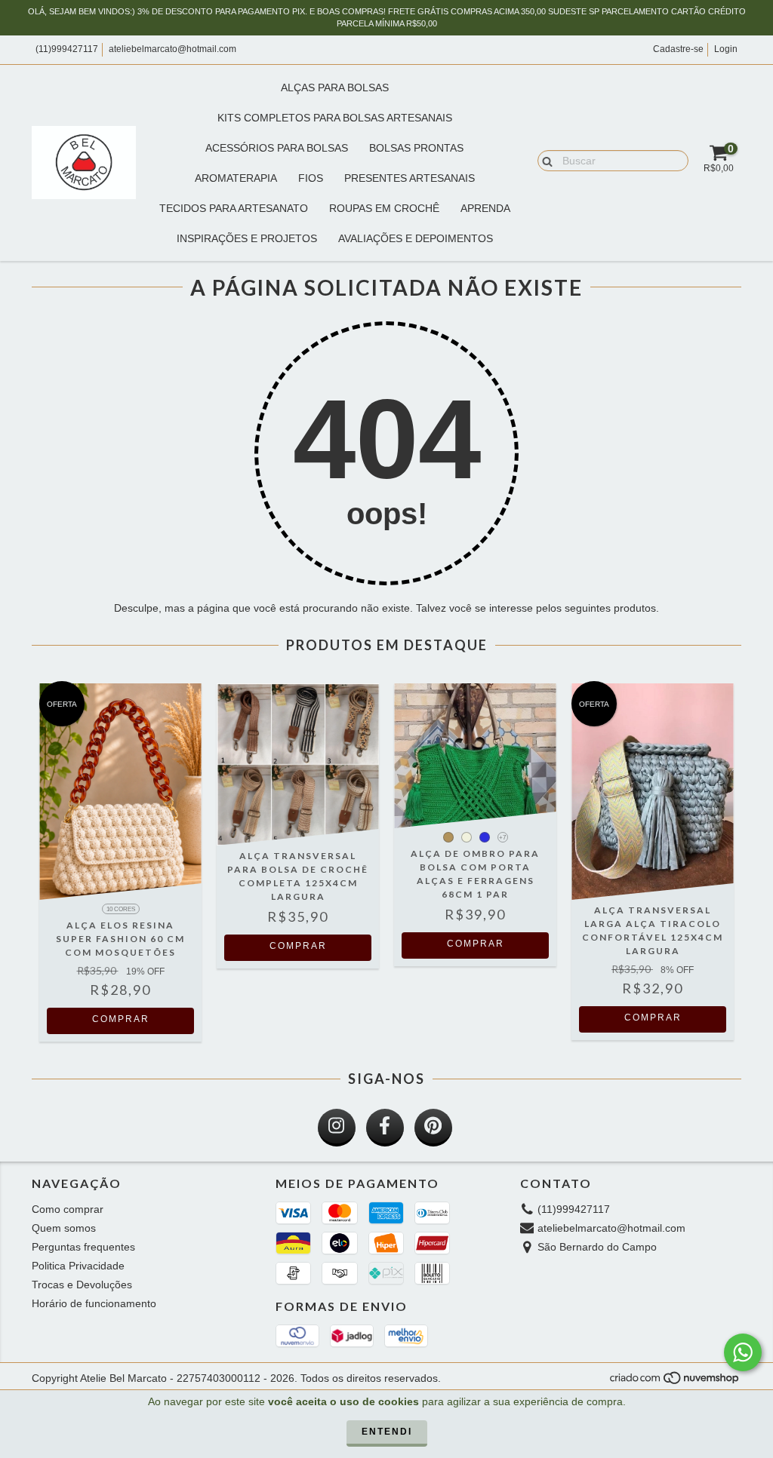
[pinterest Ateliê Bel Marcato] (433, 1127)
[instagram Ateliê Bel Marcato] (337, 1127)
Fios (310, 178)
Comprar (120, 1019)
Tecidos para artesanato (233, 208)
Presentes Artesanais (409, 178)
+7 (502, 837)
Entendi (387, 1431)
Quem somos (64, 1228)
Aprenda (485, 208)
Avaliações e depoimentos (415, 238)
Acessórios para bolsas (276, 148)
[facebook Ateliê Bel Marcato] (385, 1127)
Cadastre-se (678, 49)
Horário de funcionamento (94, 1303)
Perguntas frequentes (83, 1247)
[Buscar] (543, 160)
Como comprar (67, 1209)
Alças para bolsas (335, 87)
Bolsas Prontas (416, 148)
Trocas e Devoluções (82, 1284)
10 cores (120, 909)
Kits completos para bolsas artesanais (334, 118)
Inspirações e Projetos (247, 238)
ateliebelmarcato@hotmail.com (172, 49)
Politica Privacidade (78, 1266)
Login (726, 49)
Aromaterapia (236, 178)
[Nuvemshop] (675, 1382)
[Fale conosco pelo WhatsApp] (743, 1352)
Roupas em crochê (384, 208)
